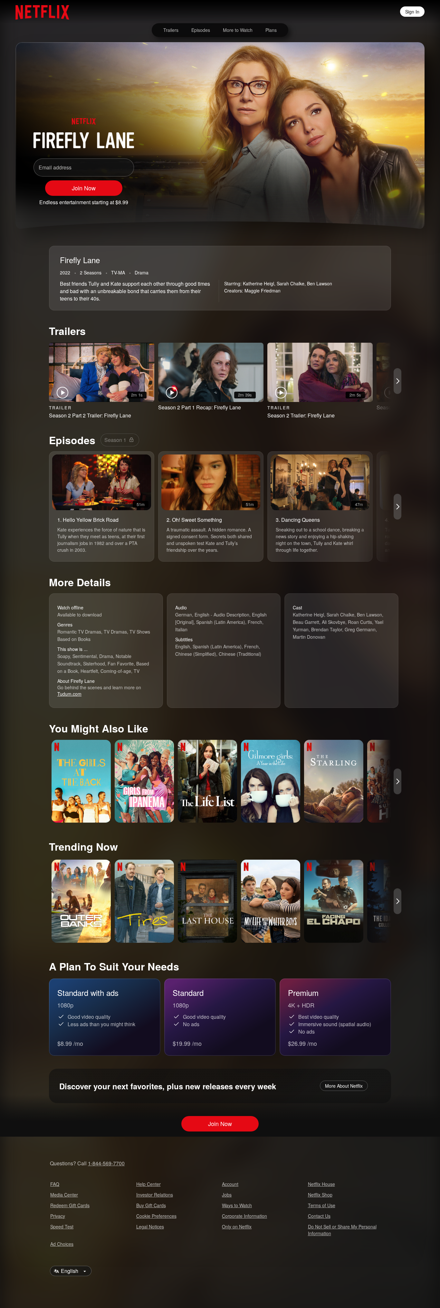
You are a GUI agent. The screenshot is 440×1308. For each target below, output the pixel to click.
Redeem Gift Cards (70, 1205)
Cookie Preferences (156, 1216)
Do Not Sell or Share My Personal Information (342, 1229)
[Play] (349, 199)
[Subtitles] (400, 199)
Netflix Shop (320, 1194)
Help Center (148, 1184)
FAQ (54, 1184)
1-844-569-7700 (106, 1163)
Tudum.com (69, 694)
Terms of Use (321, 1205)
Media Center (64, 1194)
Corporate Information (244, 1216)
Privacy (57, 1216)
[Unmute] (366, 199)
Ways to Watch (237, 1205)
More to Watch (238, 30)
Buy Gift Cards (151, 1205)
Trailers (170, 30)
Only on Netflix (237, 1226)
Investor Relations (154, 1194)
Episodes (200, 30)
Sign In (412, 11)
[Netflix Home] (39, 11)
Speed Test (61, 1226)
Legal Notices (150, 1226)
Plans (271, 30)
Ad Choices (61, 1244)
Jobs (227, 1194)
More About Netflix (344, 1086)
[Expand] (383, 199)
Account (230, 1184)
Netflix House (321, 1184)
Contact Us (319, 1216)
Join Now (84, 188)
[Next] (397, 381)
